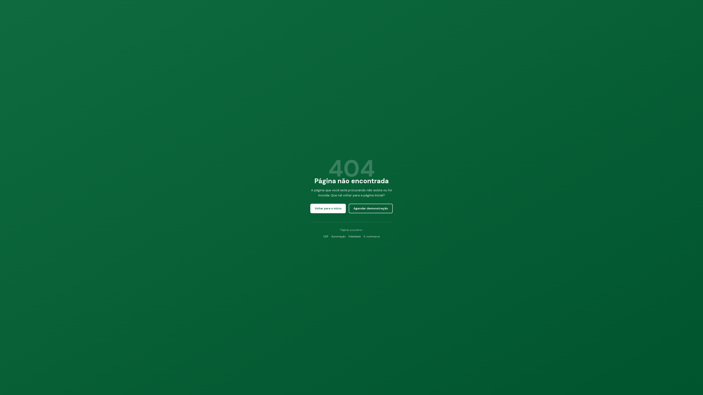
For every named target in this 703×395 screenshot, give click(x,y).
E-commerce (372, 236)
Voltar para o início (328, 208)
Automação (338, 236)
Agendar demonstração (371, 208)
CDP (325, 236)
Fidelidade (355, 236)
